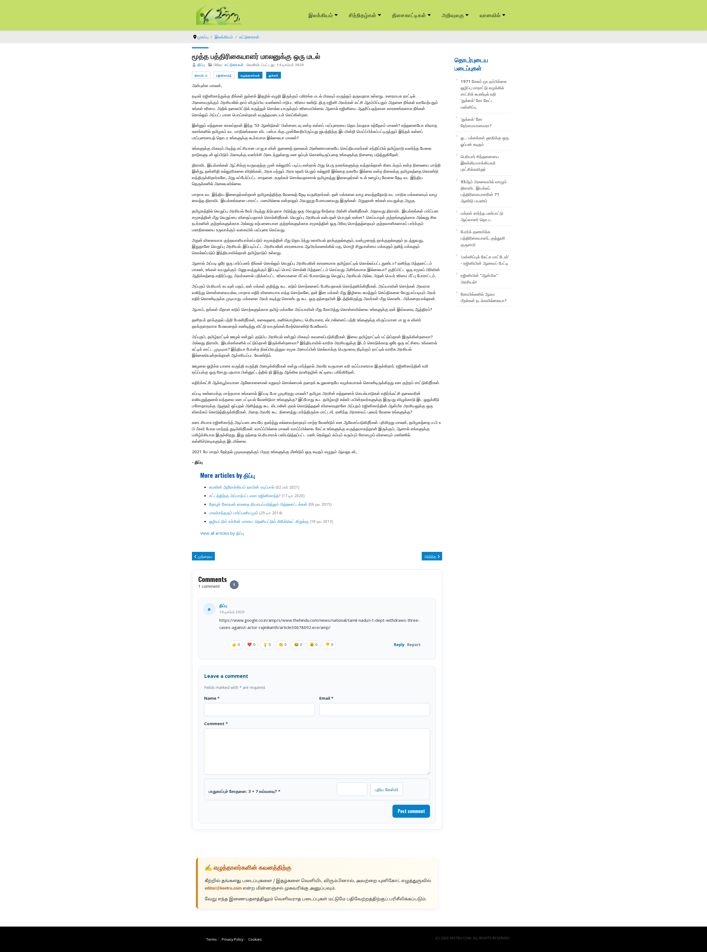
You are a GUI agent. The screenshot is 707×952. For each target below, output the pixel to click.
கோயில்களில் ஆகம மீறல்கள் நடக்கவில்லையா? (483, 297)
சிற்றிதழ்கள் (362, 15)
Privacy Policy (232, 939)
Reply (399, 644)
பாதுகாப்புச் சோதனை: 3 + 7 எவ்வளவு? (244, 791)
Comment (216, 723)
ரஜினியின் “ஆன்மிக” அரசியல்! (479, 278)
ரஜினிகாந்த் (224, 75)
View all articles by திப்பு (222, 533)
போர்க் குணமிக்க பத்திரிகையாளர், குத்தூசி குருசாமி (483, 238)
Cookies (255, 939)
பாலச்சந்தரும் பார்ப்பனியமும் (233, 512)
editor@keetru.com (223, 888)
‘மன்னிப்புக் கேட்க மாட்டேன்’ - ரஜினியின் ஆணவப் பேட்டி (485, 260)
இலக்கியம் (320, 15)
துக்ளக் (273, 75)
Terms (211, 939)
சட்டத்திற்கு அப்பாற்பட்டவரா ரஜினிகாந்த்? (245, 495)
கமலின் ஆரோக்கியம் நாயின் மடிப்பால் (242, 487)
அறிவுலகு (453, 15)
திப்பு (201, 64)
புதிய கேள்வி (386, 789)
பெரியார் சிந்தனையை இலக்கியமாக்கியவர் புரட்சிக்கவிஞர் (480, 163)
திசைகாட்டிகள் (409, 15)
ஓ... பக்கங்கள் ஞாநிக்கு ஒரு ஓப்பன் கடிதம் (485, 141)
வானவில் (490, 15)
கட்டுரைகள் (234, 64)
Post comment (411, 811)
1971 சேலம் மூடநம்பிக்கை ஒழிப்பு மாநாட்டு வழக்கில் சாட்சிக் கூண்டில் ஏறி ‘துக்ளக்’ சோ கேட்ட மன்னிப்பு (484, 94)
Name (212, 698)
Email (326, 698)
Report (414, 644)
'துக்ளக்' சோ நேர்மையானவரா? (476, 122)
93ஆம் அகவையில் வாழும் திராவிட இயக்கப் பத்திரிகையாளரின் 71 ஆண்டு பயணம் (484, 191)
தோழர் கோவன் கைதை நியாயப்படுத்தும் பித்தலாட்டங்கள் (258, 504)
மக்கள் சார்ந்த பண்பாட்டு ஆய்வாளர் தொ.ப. (482, 216)
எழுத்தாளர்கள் (250, 75)
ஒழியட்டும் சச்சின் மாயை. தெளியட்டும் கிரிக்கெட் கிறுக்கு (259, 521)
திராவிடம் (201, 75)
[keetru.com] (218, 14)
